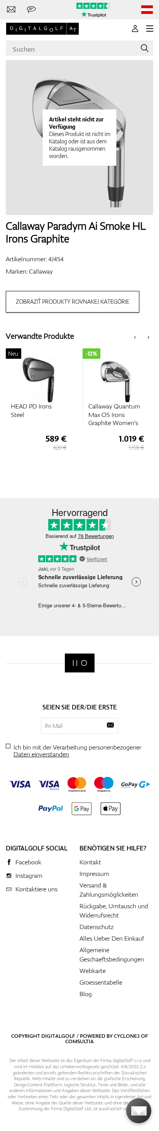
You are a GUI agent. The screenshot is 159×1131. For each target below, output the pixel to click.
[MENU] (149, 28)
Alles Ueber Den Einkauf (112, 938)
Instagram (28, 875)
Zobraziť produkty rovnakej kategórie (72, 301)
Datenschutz (96, 927)
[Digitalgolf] (80, 663)
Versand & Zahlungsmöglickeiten (109, 890)
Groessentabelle (101, 982)
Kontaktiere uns (36, 889)
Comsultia (79, 1041)
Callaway (41, 271)
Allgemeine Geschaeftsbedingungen (112, 954)
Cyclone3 (127, 1035)
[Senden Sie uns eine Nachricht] (31, 9)
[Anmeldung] (135, 28)
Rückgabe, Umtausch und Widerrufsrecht (114, 910)
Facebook (28, 862)
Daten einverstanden (41, 754)
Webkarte (93, 970)
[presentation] (135, 336)
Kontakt (90, 862)
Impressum (94, 873)
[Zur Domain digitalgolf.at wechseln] (147, 10)
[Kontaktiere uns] (11, 9)
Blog (86, 994)
